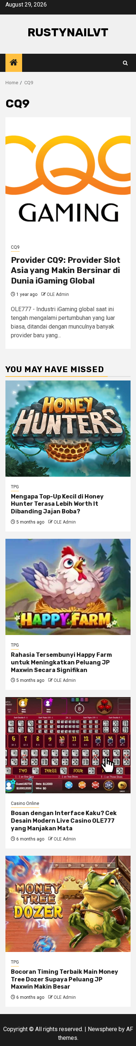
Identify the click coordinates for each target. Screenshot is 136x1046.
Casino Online (25, 803)
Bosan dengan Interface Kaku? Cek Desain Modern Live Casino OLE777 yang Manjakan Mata (64, 821)
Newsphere (102, 1029)
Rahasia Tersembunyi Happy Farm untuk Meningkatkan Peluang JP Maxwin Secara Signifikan (61, 662)
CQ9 (15, 247)
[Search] (125, 63)
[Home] (14, 63)
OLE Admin (58, 294)
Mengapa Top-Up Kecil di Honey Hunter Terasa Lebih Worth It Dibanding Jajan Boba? (57, 504)
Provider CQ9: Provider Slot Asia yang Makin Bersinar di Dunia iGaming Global (65, 270)
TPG (15, 486)
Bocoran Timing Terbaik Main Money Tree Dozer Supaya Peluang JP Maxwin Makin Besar (64, 979)
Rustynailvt (68, 32)
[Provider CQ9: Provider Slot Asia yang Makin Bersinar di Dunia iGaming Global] (68, 177)
